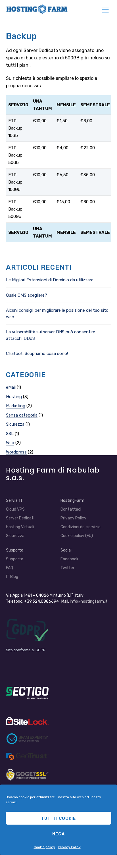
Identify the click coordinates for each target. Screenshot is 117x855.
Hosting (14, 396)
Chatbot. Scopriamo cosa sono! (37, 353)
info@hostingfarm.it (89, 601)
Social (66, 550)
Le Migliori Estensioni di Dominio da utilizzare (49, 279)
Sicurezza (15, 424)
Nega (58, 834)
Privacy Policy (69, 847)
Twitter (67, 567)
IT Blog (12, 576)
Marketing (15, 405)
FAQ (9, 567)
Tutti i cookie (58, 818)
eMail (11, 387)
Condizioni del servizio (80, 527)
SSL (10, 433)
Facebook (69, 559)
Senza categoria (21, 415)
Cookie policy (44, 847)
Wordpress (16, 452)
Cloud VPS (15, 509)
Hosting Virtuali (20, 527)
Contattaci (70, 509)
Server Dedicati (20, 518)
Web (10, 442)
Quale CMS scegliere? (26, 295)
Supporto (14, 559)
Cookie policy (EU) (76, 535)
